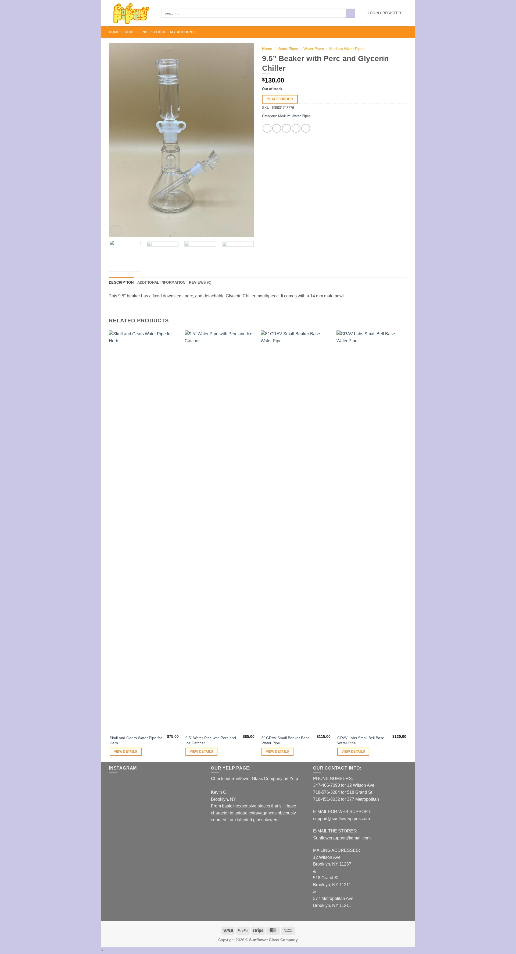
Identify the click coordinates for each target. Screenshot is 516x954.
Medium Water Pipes (346, 49)
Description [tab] (121, 282)
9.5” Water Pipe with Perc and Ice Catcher (210, 740)
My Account (182, 32)
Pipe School (154, 32)
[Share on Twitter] (276, 128)
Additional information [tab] (161, 282)
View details (125, 751)
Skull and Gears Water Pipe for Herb (136, 740)
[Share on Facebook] (267, 128)
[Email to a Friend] (286, 128)
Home (114, 32)
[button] (384, 13)
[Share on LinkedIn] (305, 128)
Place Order (280, 99)
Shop (128, 32)
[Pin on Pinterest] (296, 128)
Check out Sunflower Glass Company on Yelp (254, 778)
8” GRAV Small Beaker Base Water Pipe (285, 740)
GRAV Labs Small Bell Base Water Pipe (360, 740)
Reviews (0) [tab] (200, 282)
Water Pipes (288, 49)
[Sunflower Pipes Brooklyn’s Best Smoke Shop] (131, 13)
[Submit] (350, 13)
